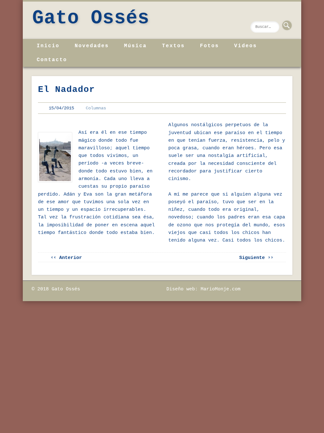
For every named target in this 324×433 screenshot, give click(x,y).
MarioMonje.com (220, 289)
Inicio (48, 46)
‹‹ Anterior (66, 258)
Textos (173, 46)
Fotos (209, 46)
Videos (245, 46)
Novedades (92, 46)
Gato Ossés (90, 18)
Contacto (52, 60)
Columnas (96, 108)
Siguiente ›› (256, 258)
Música (135, 46)
